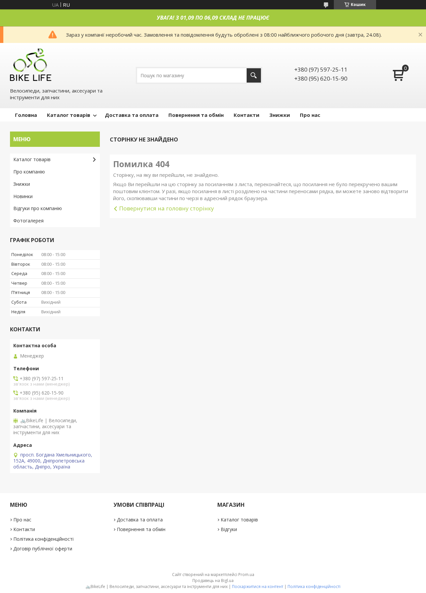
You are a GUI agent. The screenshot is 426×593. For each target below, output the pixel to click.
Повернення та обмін (196, 115)
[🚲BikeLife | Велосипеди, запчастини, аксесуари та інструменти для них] (31, 64)
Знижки (279, 115)
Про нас (310, 115)
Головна (26, 115)
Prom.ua (246, 574)
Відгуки (229, 529)
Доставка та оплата (131, 115)
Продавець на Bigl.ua (213, 580)
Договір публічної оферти (42, 548)
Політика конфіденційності (43, 539)
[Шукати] (254, 75)
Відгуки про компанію (37, 208)
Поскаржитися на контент (257, 586)
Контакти (246, 115)
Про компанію (29, 171)
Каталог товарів (68, 115)
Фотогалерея (28, 220)
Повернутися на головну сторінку (166, 208)
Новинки (23, 196)
